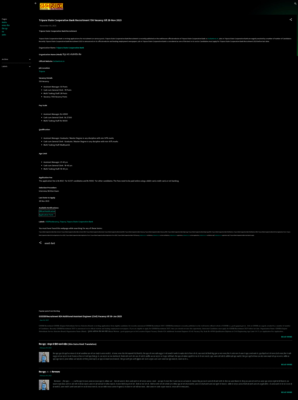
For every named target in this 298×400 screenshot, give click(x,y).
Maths (4, 22)
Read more (286, 336)
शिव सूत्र (4, 28)
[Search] (295, 4)
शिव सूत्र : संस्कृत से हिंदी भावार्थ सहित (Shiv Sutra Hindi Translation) (68, 344)
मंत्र (3, 31)
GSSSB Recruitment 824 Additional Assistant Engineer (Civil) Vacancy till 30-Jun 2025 (80, 316)
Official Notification (47, 211)
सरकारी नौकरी (50, 243)
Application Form (46, 214)
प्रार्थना (4, 35)
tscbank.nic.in (213, 38)
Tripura (42, 71)
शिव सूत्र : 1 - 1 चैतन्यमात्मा (49, 372)
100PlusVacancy (52, 221)
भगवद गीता (6, 25)
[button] (290, 20)
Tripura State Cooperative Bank (70, 47)
